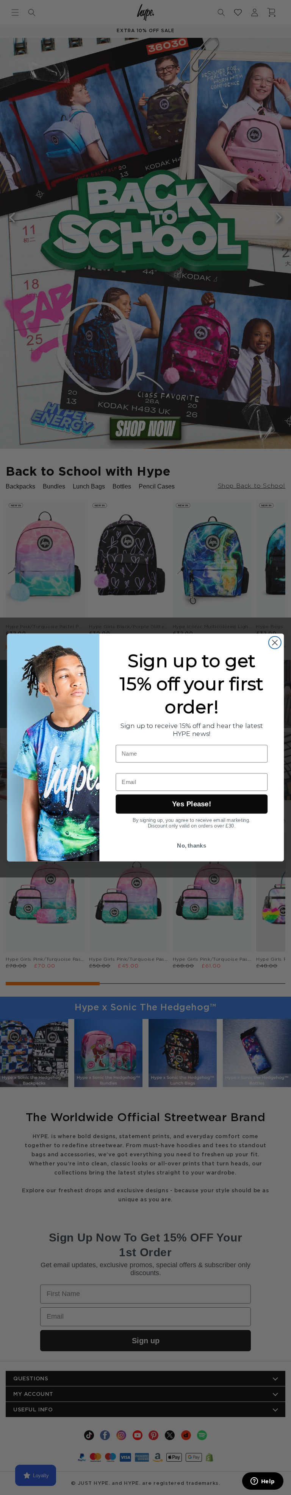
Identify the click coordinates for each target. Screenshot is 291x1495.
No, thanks (191, 846)
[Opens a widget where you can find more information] (262, 1481)
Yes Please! (191, 804)
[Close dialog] (275, 642)
